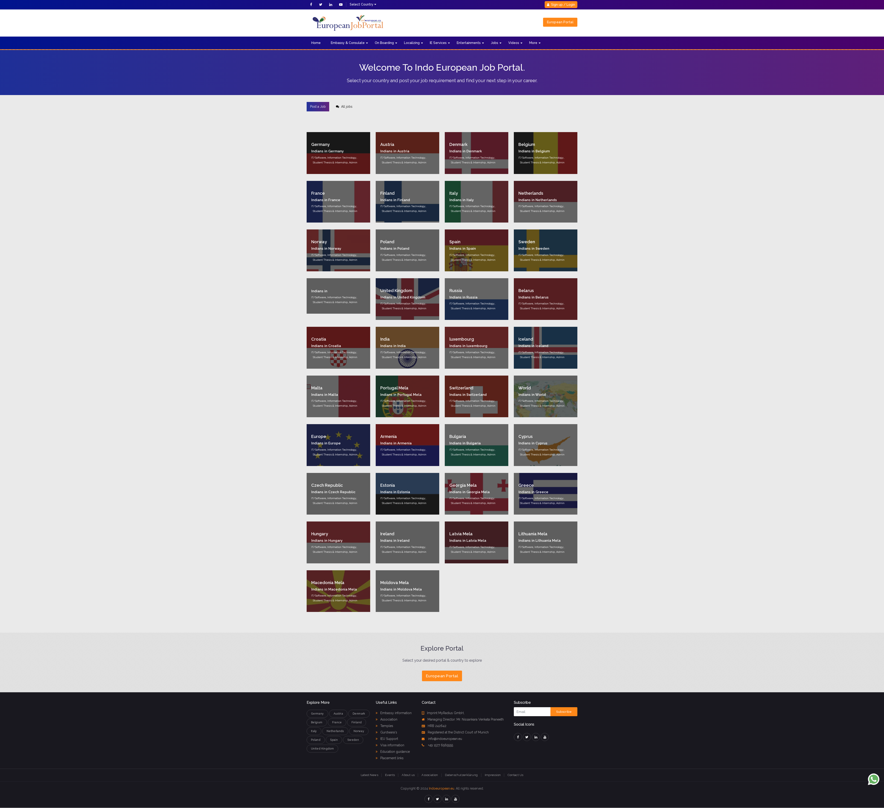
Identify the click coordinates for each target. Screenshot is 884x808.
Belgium (317, 722)
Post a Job (318, 106)
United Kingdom (322, 748)
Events (390, 775)
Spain (334, 739)
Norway (359, 731)
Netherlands (335, 731)
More (533, 43)
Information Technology (341, 157)
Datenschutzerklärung (461, 775)
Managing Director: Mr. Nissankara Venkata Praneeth (465, 719)
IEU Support (388, 739)
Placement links (391, 758)
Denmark (359, 713)
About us (408, 775)
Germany (317, 713)
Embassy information (395, 713)
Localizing (412, 43)
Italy (314, 731)
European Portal (560, 22)
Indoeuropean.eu (441, 788)
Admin (353, 162)
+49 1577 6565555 (440, 745)
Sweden (353, 739)
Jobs (494, 43)
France (337, 722)
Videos (513, 43)
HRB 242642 (437, 726)
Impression (493, 775)
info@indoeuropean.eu (444, 739)
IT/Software (318, 157)
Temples (386, 726)
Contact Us (515, 775)
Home (316, 43)
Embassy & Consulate (348, 43)
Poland (315, 739)
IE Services (438, 43)
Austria (338, 713)
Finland (357, 722)
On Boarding (384, 43)
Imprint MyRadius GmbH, (445, 713)
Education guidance (394, 751)
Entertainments (469, 43)
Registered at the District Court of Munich (458, 732)
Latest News (369, 775)
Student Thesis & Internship (330, 162)
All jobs (346, 106)
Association (388, 719)
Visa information (391, 745)
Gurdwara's (388, 732)
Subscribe (564, 711)
